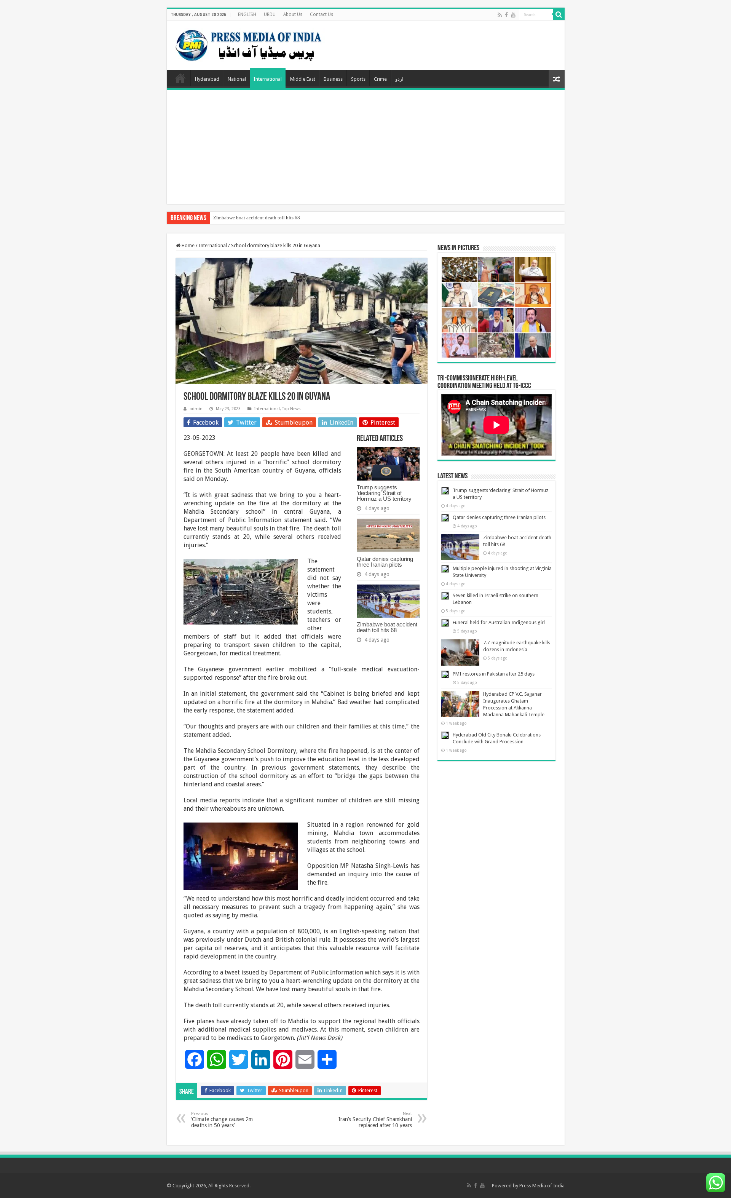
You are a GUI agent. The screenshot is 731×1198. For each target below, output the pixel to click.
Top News (291, 408)
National (237, 79)
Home (180, 78)
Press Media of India (542, 1185)
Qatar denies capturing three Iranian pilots (385, 562)
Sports (358, 79)
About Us (292, 14)
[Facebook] (506, 14)
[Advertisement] (366, 147)
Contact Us (321, 14)
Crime (380, 79)
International (268, 79)
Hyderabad (207, 79)
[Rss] (500, 14)
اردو (399, 79)
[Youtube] (513, 14)
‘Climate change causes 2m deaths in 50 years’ (222, 1119)
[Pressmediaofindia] (248, 44)
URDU (270, 14)
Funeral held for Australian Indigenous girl (499, 622)
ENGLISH (247, 14)
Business (333, 79)
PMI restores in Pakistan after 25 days (494, 674)
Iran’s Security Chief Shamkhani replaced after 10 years (375, 1119)
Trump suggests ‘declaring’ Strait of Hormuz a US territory (384, 493)
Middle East (302, 79)
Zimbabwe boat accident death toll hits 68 (256, 217)
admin (196, 408)
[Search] (559, 14)
